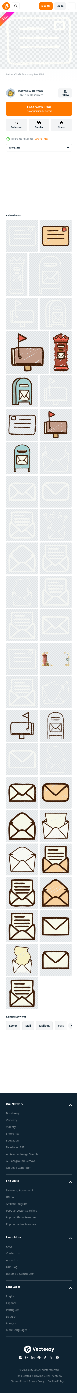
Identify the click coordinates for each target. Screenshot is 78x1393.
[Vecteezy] (6, 6)
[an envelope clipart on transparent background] (22, 1113)
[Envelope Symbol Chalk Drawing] (22, 712)
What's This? (41, 138)
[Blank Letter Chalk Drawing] (22, 879)
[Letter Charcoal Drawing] (22, 544)
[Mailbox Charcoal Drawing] (22, 1146)
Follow (65, 95)
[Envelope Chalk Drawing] (22, 979)
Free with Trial (39, 109)
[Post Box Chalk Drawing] (50, 272)
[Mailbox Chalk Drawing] (22, 356)
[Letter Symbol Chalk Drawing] (22, 745)
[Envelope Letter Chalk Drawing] (22, 1080)
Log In (60, 6)
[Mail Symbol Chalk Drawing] (22, 678)
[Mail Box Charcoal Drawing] (22, 1180)
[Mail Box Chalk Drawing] (27, 317)
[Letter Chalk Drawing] (22, 234)
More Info (14, 145)
